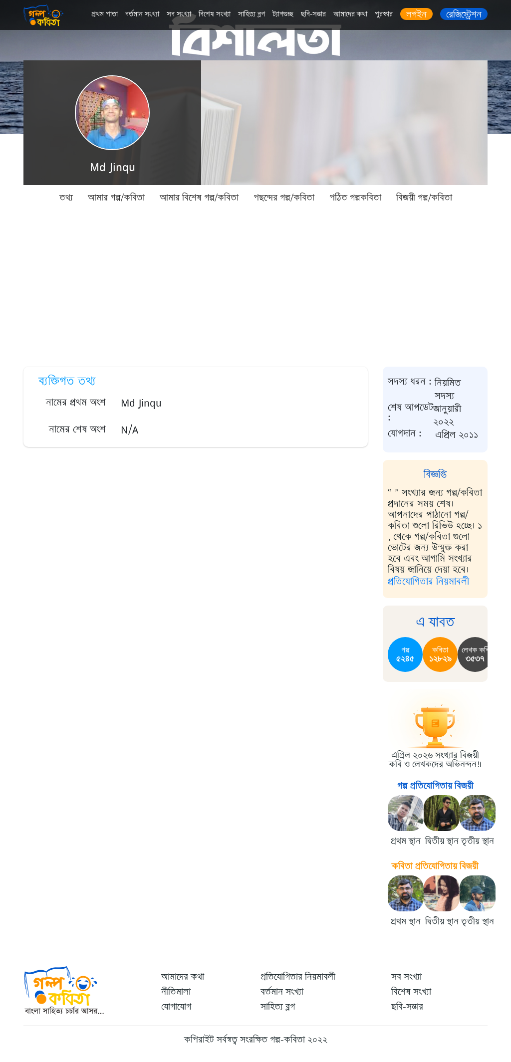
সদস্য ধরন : (410, 382)
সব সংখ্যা (179, 14)
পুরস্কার (384, 14)
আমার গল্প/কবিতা (116, 198)
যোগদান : (405, 433)
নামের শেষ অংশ (77, 429)
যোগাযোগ (176, 1007)
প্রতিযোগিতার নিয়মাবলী (428, 581)
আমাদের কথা (350, 14)
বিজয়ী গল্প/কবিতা (424, 198)
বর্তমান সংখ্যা (142, 14)
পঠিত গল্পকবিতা (355, 198)
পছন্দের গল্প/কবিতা (284, 198)
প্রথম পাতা (104, 14)
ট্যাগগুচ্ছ (282, 14)
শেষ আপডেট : (410, 413)
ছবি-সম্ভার (313, 14)
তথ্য (66, 198)
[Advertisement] (255, 284)
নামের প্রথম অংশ (76, 402)
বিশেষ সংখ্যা (215, 14)
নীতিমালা (176, 992)
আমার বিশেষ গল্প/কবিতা (199, 198)
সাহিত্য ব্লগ (251, 14)
